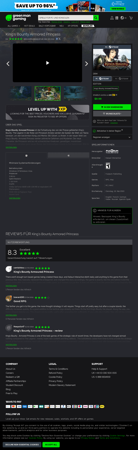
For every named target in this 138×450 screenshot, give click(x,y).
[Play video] (47, 62)
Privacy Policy (56, 380)
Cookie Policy (55, 376)
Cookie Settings (117, 435)
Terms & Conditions (58, 368)
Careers (10, 372)
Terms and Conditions (109, 438)
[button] (14, 26)
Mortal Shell (56, 21)
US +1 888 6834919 (101, 376)
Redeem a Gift (13, 376)
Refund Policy (56, 372)
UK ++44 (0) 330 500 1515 (104, 372)
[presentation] (8, 63)
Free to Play (12, 393)
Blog (8, 389)
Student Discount (14, 384)
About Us (10, 368)
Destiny (66, 21)
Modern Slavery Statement (62, 384)
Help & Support (99, 368)
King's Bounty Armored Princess (106, 88)
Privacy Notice (88, 438)
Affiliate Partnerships (16, 380)
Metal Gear (85, 21)
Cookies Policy (35, 438)
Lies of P (75, 21)
